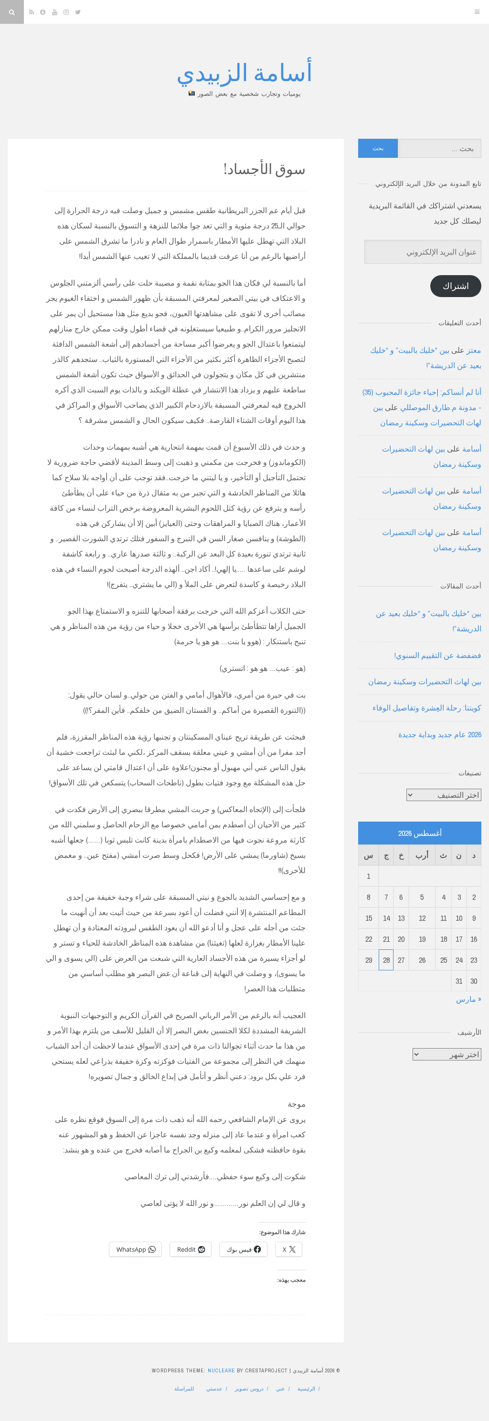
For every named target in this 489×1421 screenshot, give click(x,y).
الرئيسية (306, 1388)
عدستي (214, 1388)
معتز (474, 350)
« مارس (468, 999)
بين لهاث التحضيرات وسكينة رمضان (424, 681)
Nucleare (221, 1370)
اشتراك (456, 286)
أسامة (471, 448)
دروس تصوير (249, 1388)
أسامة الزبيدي (244, 71)
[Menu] (477, 12)
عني (280, 1388)
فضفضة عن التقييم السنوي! (437, 655)
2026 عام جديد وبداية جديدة (439, 734)
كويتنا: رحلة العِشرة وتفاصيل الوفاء (426, 707)
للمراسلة (184, 1388)
